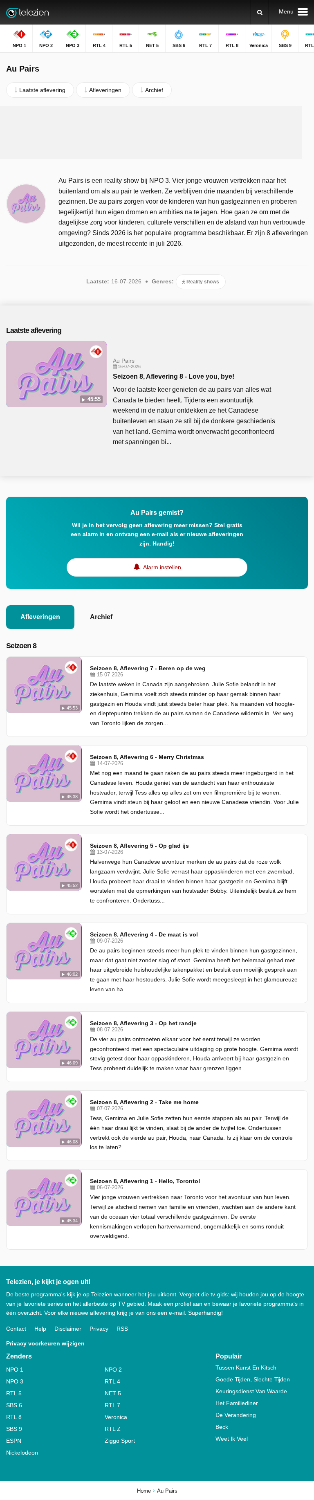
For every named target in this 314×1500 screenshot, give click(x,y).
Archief (101, 616)
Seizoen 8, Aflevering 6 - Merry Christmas (147, 757)
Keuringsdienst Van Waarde (251, 1391)
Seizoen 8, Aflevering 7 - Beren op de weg (148, 668)
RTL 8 (14, 1417)
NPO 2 (113, 1369)
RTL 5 (14, 1393)
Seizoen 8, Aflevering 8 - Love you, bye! (173, 376)
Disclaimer (67, 1328)
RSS (122, 1328)
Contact (16, 1328)
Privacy (99, 1328)
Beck (221, 1427)
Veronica (116, 1417)
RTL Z (113, 1429)
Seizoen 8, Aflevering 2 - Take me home (144, 1102)
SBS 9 (14, 1429)
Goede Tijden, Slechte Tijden (252, 1379)
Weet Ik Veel (231, 1438)
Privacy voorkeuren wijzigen (45, 1343)
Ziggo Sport (120, 1440)
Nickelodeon (22, 1452)
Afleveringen (40, 616)
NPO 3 (14, 1381)
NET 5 (113, 1393)
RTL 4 (112, 1381)
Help (40, 1328)
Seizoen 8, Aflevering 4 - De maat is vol (144, 934)
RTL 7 (112, 1405)
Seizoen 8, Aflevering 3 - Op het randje (143, 1023)
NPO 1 (14, 1369)
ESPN (13, 1440)
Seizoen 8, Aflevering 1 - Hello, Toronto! (145, 1181)
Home (144, 1491)
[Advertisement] (157, 132)
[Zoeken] (260, 12)
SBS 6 (14, 1405)
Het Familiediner (236, 1403)
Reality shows (202, 282)
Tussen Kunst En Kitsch (245, 1367)
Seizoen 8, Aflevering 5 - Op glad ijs (139, 845)
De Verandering (235, 1415)
